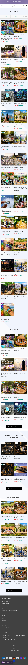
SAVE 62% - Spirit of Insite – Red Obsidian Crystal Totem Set (7, 275)
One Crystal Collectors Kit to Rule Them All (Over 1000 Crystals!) (20, 189)
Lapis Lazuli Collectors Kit (20, 274)
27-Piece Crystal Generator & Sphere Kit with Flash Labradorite (7, 560)
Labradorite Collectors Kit (20, 103)
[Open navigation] (1, 5)
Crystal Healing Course (19, 167)
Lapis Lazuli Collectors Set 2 (7, 581)
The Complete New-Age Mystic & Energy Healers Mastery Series (6, 61)
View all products (14, 426)
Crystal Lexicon (5, 603)
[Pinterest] (11, 640)
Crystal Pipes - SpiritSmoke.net (9, 610)
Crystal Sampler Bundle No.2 (20, 210)
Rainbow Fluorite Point (19, 146)
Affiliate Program (6, 606)
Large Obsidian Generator (6, 125)
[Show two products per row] (26, 16)
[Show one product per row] (23, 16)
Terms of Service (6, 628)
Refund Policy (5, 623)
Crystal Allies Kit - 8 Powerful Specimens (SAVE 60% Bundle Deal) (7, 38)
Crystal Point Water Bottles (7, 167)
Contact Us (4, 618)
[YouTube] (14, 640)
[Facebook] (2, 640)
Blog (3, 608)
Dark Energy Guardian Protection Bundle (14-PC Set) (6, 479)
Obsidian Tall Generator (19, 59)
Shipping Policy (5, 620)
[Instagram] (8, 640)
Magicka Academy (6, 601)
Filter (5, 16)
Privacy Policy (5, 625)
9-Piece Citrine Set (18, 231)
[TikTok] (17, 640)
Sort (16, 16)
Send (24, 657)
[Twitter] (5, 640)
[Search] (24, 5)
